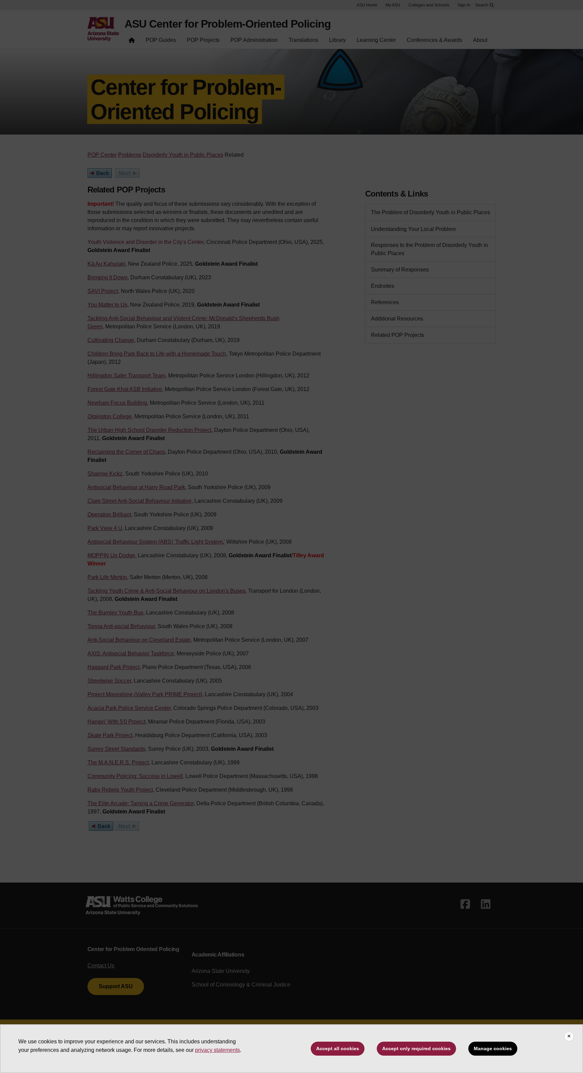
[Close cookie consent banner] (569, 1036)
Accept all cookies (337, 1048)
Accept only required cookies (416, 1048)
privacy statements (217, 1050)
